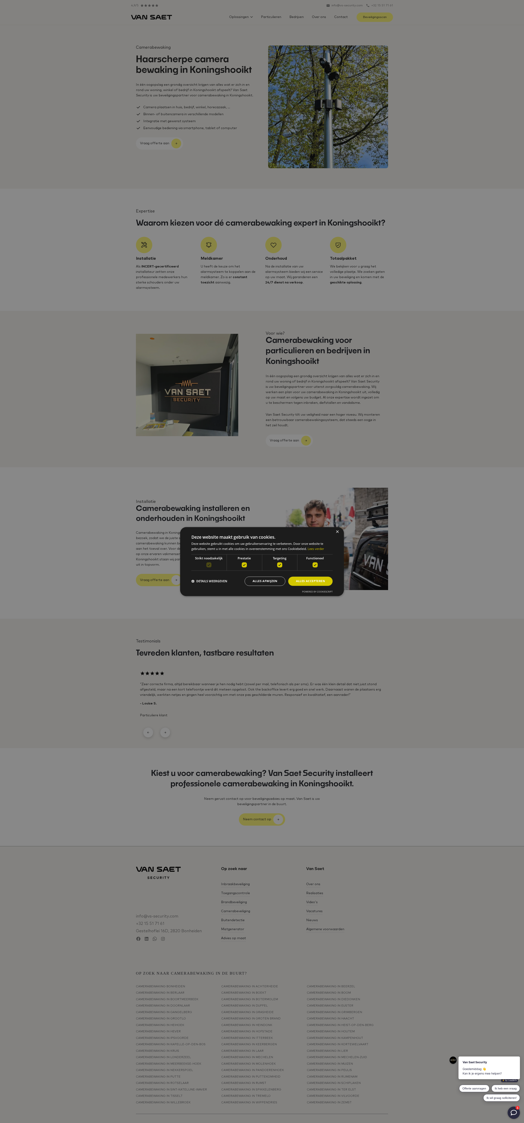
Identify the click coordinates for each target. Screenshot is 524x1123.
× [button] (337, 531)
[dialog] (262, 561)
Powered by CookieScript (317, 591)
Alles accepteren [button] (310, 581)
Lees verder (316, 549)
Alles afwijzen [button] (265, 581)
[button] (209, 581)
